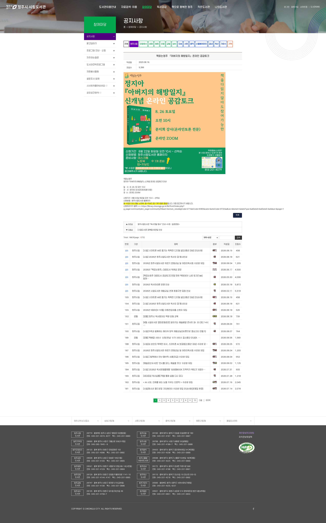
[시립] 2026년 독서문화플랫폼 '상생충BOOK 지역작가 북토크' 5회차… (174, 370)
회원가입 (294, 7)
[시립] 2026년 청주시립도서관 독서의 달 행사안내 (165, 257)
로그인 (286, 7)
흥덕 (192, 44)
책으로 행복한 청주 (182, 7)
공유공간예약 (93, 93)
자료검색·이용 (129, 7)
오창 (162, 44)
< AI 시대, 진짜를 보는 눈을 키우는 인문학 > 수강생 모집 (168, 382)
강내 (211, 44)
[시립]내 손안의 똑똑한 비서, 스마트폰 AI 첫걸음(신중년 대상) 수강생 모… (175, 344)
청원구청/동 (201, 421)
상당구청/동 (109, 421)
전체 (126, 44)
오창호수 (143, 44)
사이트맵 (303, 7)
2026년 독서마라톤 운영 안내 (156, 285)
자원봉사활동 (93, 71)
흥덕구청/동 (170, 421)
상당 (151, 44)
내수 (174, 44)
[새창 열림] (247, 453)
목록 (237, 215)
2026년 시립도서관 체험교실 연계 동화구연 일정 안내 (166, 291)
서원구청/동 (140, 421)
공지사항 (91, 36)
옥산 (216, 44)
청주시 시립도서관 (26, 7)
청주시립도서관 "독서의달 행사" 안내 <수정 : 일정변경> (159, 224)
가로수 (223, 44)
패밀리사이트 (232, 421)
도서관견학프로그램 (96, 64)
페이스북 (253, 509)
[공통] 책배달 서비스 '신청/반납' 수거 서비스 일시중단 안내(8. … (171, 338)
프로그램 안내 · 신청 (96, 50)
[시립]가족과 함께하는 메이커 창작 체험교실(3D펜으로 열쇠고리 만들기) (174, 331)
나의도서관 (221, 7)
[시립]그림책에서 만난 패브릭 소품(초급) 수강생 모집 (166, 357)
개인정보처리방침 (246, 433)
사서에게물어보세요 (96, 86)
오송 (180, 44)
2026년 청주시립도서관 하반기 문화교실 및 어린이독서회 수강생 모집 (173, 263)
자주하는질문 (93, 57)
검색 (238, 238)
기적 (230, 44)
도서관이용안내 (107, 7)
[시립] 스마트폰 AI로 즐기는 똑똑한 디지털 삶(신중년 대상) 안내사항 (172, 251)
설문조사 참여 (93, 79)
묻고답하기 (92, 43)
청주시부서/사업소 (81, 421)
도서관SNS (315, 7)
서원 (186, 44)
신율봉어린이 (201, 44)
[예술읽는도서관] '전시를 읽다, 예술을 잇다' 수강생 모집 (167, 363)
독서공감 (162, 7)
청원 (157, 44)
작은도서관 (204, 7)
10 (195, 400)
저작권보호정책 (245, 437)
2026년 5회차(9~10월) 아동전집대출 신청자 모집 (165, 310)
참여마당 (147, 7)
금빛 (168, 44)
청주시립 (133, 44)
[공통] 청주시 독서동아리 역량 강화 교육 (160, 316)
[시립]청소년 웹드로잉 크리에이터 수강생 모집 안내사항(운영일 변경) (173, 389)
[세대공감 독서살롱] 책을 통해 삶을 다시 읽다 (163, 376)
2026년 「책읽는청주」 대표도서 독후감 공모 (162, 270)
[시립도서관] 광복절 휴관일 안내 (150, 230)
